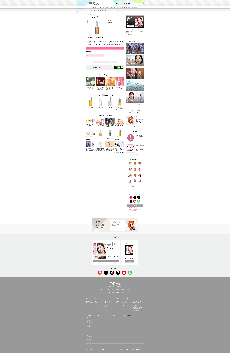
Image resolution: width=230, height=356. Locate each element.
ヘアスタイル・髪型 (107, 301)
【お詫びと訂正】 (131, 34)
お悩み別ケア (88, 301)
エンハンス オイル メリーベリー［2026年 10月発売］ (119, 108)
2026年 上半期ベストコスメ (137, 300)
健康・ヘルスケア (125, 302)
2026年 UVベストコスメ (136, 303)
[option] (87, 22)
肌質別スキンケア (88, 300)
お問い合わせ (127, 349)
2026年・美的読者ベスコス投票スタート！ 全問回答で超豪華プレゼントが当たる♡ (140, 148)
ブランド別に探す (89, 337)
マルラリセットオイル (109, 107)
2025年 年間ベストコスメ (136, 302)
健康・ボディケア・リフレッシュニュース (127, 305)
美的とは (122, 349)
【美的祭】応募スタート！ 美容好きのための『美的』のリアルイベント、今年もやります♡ (140, 138)
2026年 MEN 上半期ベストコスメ (137, 307)
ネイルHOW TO (117, 302)
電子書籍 (129, 261)
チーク (88, 330)
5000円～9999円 (96, 61)
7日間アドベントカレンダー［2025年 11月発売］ (90, 88)
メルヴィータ (90, 14)
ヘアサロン (106, 306)
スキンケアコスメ (100, 10)
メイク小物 (88, 323)
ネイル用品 (88, 325)
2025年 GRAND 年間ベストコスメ (137, 310)
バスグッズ (88, 329)
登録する (103, 349)
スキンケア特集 (88, 303)
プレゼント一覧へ (134, 154)
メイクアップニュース (97, 305)
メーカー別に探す (89, 336)
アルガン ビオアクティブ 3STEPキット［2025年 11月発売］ (110, 88)
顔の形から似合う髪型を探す (109, 303)
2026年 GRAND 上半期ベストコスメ (137, 309)
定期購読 (105, 261)
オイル (106, 10)
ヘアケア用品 (89, 326)
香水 (87, 332)
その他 (88, 335)
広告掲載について (139, 349)
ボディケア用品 (89, 327)
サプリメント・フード (90, 334)
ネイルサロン (117, 301)
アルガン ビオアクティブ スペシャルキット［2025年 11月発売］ (100, 88)
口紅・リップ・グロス (90, 322)
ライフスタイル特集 (126, 303)
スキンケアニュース (89, 305)
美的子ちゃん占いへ (134, 186)
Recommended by (117, 152)
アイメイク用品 (89, 321)
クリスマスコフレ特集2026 (90, 317)
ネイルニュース (117, 303)
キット (88, 331)
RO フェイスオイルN (90, 107)
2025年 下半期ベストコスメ (137, 301)
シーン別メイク (96, 301)
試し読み (114, 261)
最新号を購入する (97, 261)
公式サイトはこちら (105, 48)
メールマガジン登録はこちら (135, 205)
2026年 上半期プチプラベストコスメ (138, 305)
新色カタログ (96, 302)
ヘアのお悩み (106, 305)
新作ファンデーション (97, 303)
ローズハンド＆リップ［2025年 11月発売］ (119, 88)
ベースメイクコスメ (89, 320)
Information (133, 349)
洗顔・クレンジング (89, 302)
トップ (87, 10)
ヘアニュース (106, 307)
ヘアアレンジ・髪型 (107, 300)
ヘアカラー (106, 302)
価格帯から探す (89, 339)
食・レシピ (124, 301)
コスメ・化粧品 (92, 10)
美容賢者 (96, 316)
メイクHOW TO (96, 300)
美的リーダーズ (97, 318)
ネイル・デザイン (118, 300)
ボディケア (124, 300)
